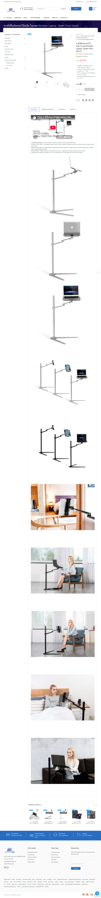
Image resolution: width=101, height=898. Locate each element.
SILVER (84, 84)
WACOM (6, 68)
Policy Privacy (54, 854)
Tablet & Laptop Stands (81, 37)
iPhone (45, 881)
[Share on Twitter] (83, 100)
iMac (11, 881)
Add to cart (89, 89)
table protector (55, 884)
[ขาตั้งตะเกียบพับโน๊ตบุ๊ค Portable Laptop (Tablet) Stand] (5, 30)
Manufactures (54, 862)
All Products (85, 36)
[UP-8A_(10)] (51, 55)
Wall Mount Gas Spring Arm (28, 886)
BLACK (81, 84)
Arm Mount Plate (27, 879)
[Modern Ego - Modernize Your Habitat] (11, 9)
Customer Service (55, 852)
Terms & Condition (32, 857)
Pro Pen (9, 884)
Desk (54, 879)
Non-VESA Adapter (69, 881)
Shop (25, 17)
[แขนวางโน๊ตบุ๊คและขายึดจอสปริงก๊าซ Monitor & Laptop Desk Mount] (34, 814)
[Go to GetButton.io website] (97, 896)
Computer (49, 879)
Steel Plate (48, 884)
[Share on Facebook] (86, 100)
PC (4, 884)
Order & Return (31, 862)
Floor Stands (91, 36)
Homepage (17, 17)
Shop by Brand (35, 17)
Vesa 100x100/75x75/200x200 (72, 884)
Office (83, 881)
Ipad (80, 39)
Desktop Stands (10, 62)
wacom (19, 886)
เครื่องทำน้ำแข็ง (39, 886)
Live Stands (7, 51)
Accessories (8, 38)
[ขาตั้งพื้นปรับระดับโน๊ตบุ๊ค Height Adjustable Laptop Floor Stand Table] (96, 30)
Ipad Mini (40, 881)
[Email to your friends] (89, 100)
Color (77, 84)
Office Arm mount (90, 881)
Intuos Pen (30, 881)
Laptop (83, 39)
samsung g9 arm (22, 884)
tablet (92, 39)
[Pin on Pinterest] (93, 100)
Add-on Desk (8, 40)
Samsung (14, 884)
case (44, 879)
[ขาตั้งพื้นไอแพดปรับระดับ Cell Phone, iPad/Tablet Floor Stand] (63, 814)
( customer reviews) (88, 54)
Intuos (24, 881)
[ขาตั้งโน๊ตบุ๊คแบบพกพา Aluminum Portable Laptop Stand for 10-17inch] (48, 814)
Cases (6, 46)
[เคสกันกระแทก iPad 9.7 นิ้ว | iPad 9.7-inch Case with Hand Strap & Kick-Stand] (91, 814)
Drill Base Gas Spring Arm (75, 879)
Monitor (61, 881)
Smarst (6, 57)
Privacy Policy (31, 854)
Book (33, 879)
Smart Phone (40, 884)
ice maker (6, 881)
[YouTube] (8, 867)
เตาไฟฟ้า (47, 886)
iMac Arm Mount (17, 881)
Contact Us (64, 17)
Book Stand (39, 879)
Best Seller (53, 859)
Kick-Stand (50, 881)
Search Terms (31, 859)
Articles (46, 17)
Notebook (87, 39)
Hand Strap (92, 879)
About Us (55, 17)
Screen (29, 884)
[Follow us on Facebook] (5, 867)
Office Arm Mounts (9, 54)
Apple (13, 879)
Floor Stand (85, 879)
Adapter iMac (7, 879)
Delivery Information (32, 852)
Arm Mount (18, 879)
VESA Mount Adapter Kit (10, 886)
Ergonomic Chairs (9, 49)
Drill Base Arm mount (62, 879)
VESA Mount (84, 884)
